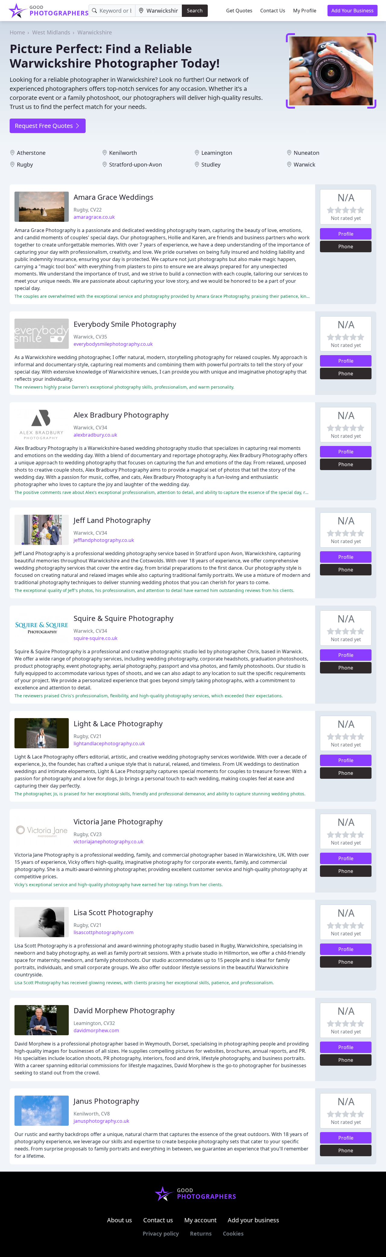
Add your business (253, 1220)
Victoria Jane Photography (118, 821)
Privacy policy (161, 1233)
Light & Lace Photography (118, 723)
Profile (345, 234)
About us (119, 1220)
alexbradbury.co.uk (95, 434)
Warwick (304, 164)
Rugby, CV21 (88, 736)
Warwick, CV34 (90, 427)
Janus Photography (106, 1101)
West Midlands (51, 32)
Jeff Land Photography (112, 520)
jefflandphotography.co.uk (104, 540)
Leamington (216, 152)
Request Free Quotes (44, 126)
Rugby (25, 164)
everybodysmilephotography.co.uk (113, 344)
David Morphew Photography (124, 1010)
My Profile (304, 10)
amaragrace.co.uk (94, 217)
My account (200, 1220)
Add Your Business (352, 10)
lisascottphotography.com (104, 932)
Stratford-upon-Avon (135, 164)
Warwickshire (95, 32)
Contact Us (272, 10)
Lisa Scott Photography (113, 912)
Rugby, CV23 (88, 834)
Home (17, 32)
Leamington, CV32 (94, 1023)
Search (195, 10)
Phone (345, 246)
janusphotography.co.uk (101, 1121)
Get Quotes (239, 10)
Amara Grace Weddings (113, 197)
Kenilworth (123, 152)
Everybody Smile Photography (125, 324)
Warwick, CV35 (90, 336)
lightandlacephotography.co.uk (109, 743)
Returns (201, 1233)
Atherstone (31, 152)
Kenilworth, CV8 (92, 1113)
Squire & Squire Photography (123, 618)
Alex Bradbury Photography (121, 415)
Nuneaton (306, 152)
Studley (210, 164)
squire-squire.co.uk (96, 638)
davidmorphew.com (96, 1030)
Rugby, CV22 (88, 209)
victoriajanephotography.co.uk (109, 841)
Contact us (158, 1220)
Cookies (233, 1233)
